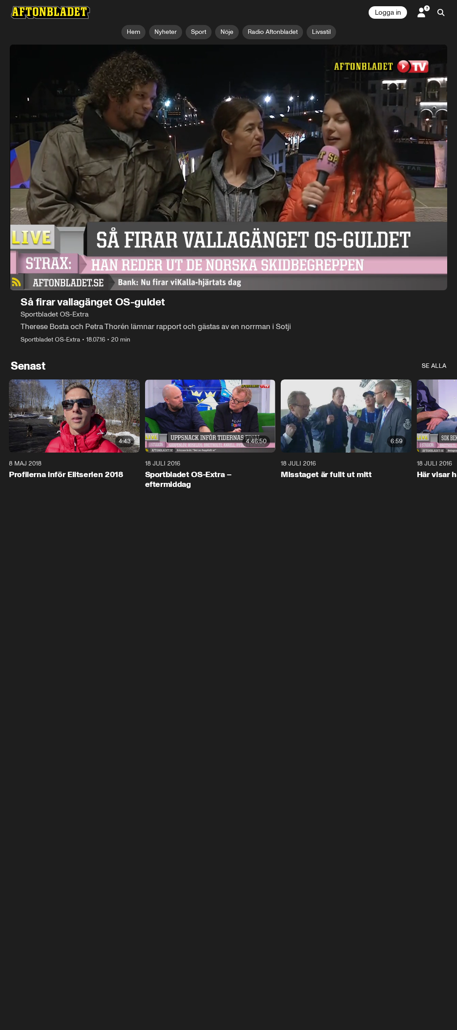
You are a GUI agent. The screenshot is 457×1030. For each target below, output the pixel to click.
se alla (434, 366)
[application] (228, 167)
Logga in (388, 12)
